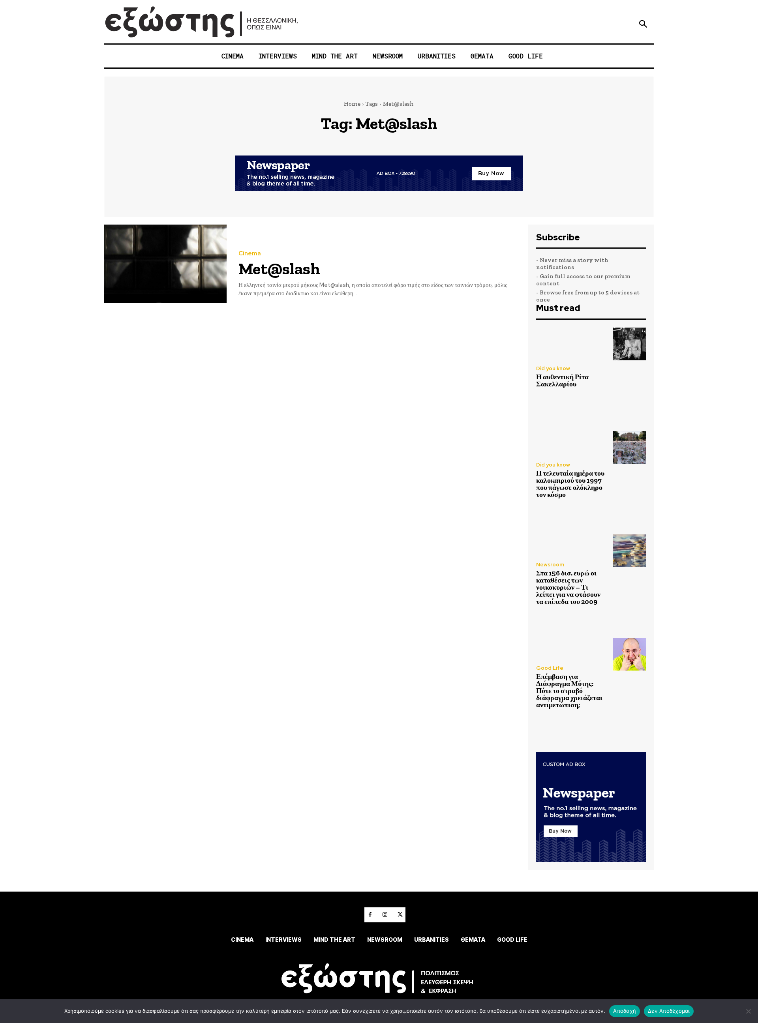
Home (352, 103)
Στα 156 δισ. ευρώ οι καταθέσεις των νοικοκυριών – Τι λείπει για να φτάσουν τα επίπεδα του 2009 (568, 587)
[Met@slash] (165, 264)
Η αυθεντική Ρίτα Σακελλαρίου (562, 380)
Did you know (553, 368)
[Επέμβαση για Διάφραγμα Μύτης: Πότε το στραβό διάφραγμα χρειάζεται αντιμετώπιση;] (629, 654)
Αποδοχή (624, 1011)
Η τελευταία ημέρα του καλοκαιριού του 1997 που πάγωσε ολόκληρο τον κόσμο (570, 484)
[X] (399, 914)
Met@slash (279, 269)
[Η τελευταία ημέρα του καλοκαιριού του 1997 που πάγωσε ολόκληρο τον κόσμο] (629, 447)
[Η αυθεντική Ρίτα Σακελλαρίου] (629, 344)
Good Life (549, 668)
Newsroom (550, 564)
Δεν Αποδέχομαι (669, 1011)
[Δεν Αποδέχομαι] (748, 1011)
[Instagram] (384, 914)
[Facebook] (369, 914)
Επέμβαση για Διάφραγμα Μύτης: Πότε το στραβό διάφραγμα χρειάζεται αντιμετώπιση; (569, 690)
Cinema (249, 254)
